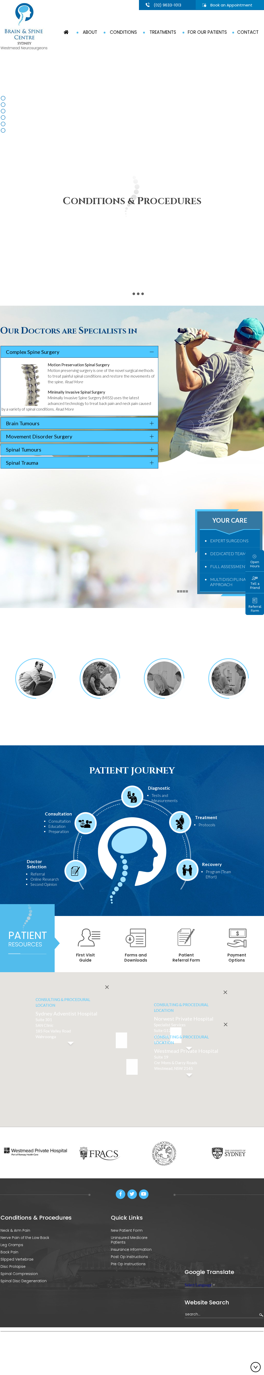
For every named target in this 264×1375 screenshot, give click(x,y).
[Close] (225, 992)
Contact (248, 32)
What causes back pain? (35, 713)
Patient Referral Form (186, 957)
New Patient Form (127, 1230)
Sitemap (60, 1346)
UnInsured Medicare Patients (129, 1240)
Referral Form (254, 609)
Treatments (163, 32)
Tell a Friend (255, 586)
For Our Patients (207, 32)
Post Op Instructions (129, 1256)
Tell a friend (103, 1346)
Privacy (43, 1346)
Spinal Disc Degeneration (24, 1281)
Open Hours (255, 564)
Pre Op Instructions (128, 1264)
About (90, 32)
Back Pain (9, 1252)
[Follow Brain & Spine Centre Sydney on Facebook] (120, 1194)
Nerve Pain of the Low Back (25, 1237)
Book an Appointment (231, 5)
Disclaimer (24, 1346)
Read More (74, 381)
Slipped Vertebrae (17, 1259)
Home (6, 1346)
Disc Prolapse (13, 1266)
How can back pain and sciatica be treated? (164, 713)
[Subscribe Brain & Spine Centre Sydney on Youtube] (143, 1194)
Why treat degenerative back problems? (100, 713)
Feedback (80, 1346)
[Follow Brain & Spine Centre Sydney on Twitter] (132, 1194)
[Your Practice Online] (250, 1346)
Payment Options (236, 957)
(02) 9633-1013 (167, 5)
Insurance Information (131, 1249)
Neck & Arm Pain (15, 1230)
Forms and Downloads (135, 957)
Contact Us (126, 1346)
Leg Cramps (12, 1245)
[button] (132, 1067)
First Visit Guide (85, 957)
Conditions (123, 32)
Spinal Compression (19, 1273)
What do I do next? (229, 710)
